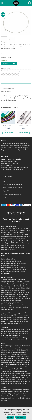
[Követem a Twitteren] (17, 213)
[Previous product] (6, 54)
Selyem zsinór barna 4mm (8, 127)
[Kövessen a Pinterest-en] (20, 213)
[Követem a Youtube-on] (23, 213)
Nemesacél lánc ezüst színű (24, 127)
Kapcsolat (6, 191)
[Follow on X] (14, 213)
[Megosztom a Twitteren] (8, 74)
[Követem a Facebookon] (8, 213)
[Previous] (4, 22)
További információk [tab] (7, 88)
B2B (4, 181)
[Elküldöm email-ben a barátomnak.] (11, 74)
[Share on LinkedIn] (17, 74)
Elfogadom (10, 417)
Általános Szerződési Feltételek (12, 184)
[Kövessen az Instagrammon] (11, 213)
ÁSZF (4, 197)
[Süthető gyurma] (16, 3)
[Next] (27, 22)
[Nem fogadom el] (30, 414)
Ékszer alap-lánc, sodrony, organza (15, 46)
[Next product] (3, 54)
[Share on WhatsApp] (2, 74)
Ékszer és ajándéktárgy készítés (19, 44)
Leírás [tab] (3, 85)
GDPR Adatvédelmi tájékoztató (12, 188)
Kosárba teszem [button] (8, 132)
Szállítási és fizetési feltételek (12, 194)
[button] (2, 3)
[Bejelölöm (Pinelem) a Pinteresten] (14, 74)
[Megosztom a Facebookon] (5, 74)
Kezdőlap (4, 44)
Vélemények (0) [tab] (6, 92)
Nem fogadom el (21, 417)
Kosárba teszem (9, 63)
